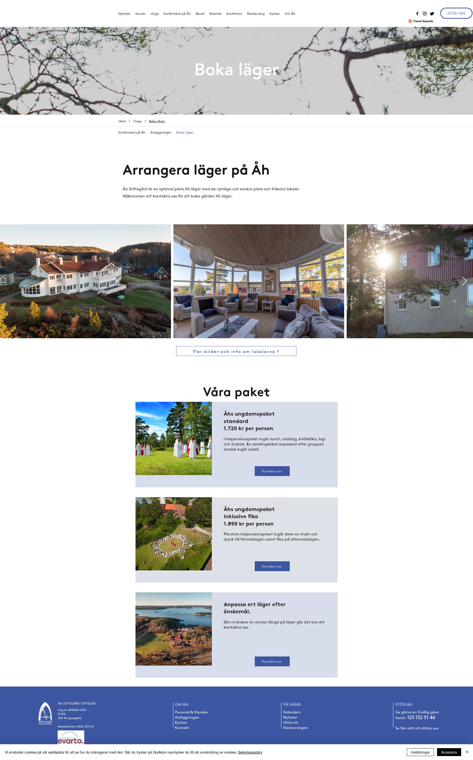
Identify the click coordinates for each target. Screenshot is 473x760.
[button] (154, 13)
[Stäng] (467, 752)
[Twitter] (432, 13)
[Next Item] (464, 281)
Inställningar (420, 752)
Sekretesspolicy (250, 752)
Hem (122, 121)
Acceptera (449, 752)
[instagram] (424, 13)
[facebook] (417, 13)
